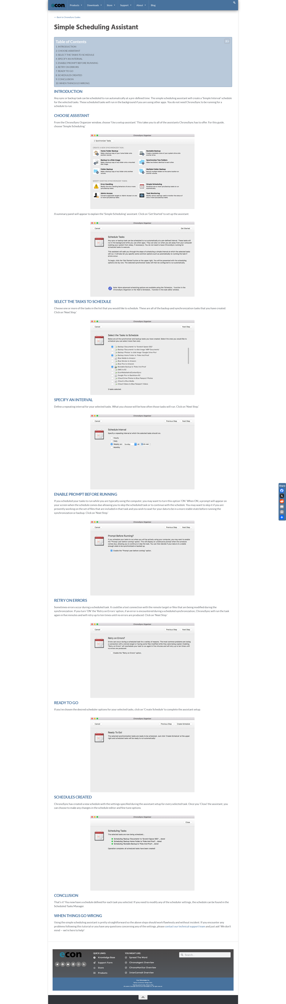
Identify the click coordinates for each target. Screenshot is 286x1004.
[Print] (282, 512)
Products (74, 5)
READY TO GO (65, 70)
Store (109, 5)
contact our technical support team (185, 926)
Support (124, 5)
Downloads (93, 5)
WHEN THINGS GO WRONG (74, 83)
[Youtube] (67, 964)
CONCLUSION (66, 79)
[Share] (282, 517)
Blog (153, 5)
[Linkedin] (73, 964)
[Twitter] (57, 964)
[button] (234, 2)
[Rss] (83, 964)
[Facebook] (62, 964)
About (139, 5)
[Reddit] (282, 501)
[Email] (282, 506)
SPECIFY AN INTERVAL (70, 58)
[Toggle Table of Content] (225, 41)
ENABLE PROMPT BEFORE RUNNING (78, 62)
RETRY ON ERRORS (68, 66)
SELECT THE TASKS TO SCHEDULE (76, 54)
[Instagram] (78, 964)
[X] (282, 496)
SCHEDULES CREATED (70, 75)
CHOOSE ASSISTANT (69, 50)
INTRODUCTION (67, 46)
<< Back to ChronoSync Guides (67, 17)
